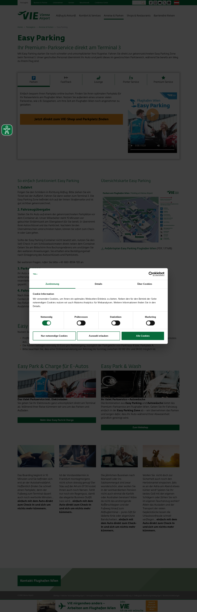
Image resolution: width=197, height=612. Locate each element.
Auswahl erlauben (98, 335)
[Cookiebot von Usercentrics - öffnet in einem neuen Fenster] (150, 274)
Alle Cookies (143, 335)
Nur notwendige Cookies (54, 335)
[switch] (81, 323)
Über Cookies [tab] (144, 284)
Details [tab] (98, 284)
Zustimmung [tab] (52, 284)
